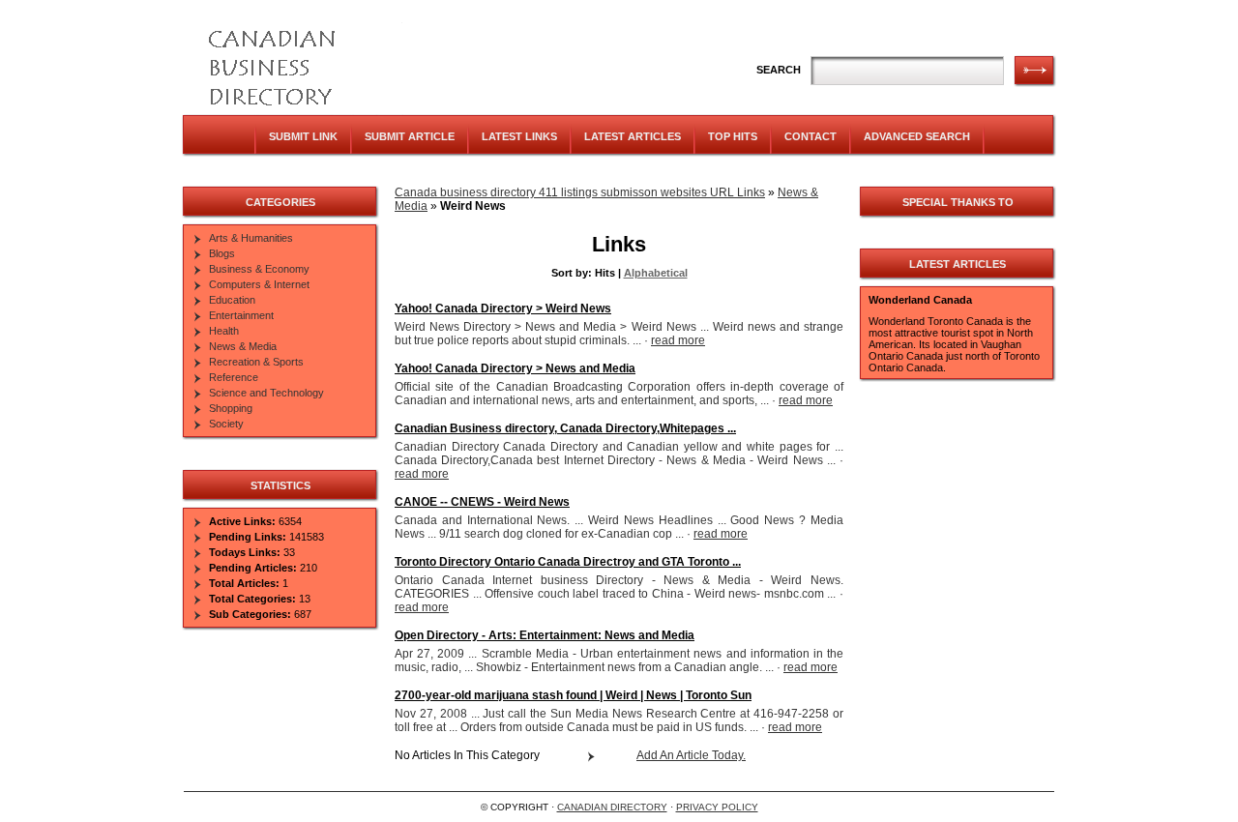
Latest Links (519, 136)
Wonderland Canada (920, 300)
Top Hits (732, 136)
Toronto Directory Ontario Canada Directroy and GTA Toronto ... (568, 562)
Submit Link (303, 136)
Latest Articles (632, 136)
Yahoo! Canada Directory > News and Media (515, 368)
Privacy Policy (717, 807)
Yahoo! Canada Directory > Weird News (503, 308)
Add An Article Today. (691, 755)
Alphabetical (656, 273)
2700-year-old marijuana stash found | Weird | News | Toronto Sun (573, 695)
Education (232, 300)
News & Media (243, 346)
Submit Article (410, 136)
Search (778, 69)
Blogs (222, 253)
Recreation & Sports (256, 361)
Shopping (230, 408)
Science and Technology (266, 392)
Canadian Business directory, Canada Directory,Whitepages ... (565, 428)
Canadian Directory (612, 807)
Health (224, 331)
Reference (233, 377)
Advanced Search (917, 136)
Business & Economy (259, 269)
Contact (810, 136)
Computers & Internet (259, 284)
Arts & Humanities (251, 238)
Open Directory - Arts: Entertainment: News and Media (544, 635)
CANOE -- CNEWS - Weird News (482, 502)
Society (226, 423)
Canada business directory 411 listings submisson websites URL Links (580, 192)
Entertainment (241, 315)
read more (678, 340)
